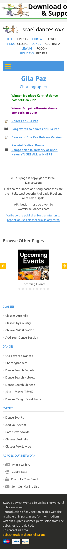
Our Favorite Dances (19, 355)
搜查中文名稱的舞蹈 (19, 392)
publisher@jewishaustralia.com (24, 534)
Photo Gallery (20, 464)
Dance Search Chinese (20, 384)
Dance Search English (19, 370)
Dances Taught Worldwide (23, 399)
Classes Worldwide (18, 446)
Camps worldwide (17, 432)
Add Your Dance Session (21, 337)
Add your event (15, 424)
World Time (18, 472)
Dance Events (14, 417)
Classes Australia (16, 315)
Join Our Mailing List (24, 486)
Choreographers (16, 363)
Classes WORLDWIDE (19, 330)
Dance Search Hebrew (20, 377)
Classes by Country (18, 323)
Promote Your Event (24, 479)
